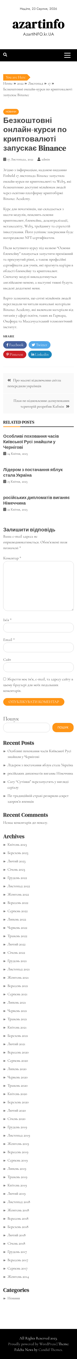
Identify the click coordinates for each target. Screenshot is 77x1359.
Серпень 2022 (17, 911)
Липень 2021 (16, 1002)
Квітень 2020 (17, 1093)
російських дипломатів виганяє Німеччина (36, 500)
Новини (11, 111)
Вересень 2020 (18, 1052)
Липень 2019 (16, 1168)
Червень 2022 (17, 927)
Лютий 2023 (16, 861)
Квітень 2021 (17, 1027)
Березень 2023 (17, 852)
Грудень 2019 (17, 1127)
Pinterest (16, 354)
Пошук (11, 718)
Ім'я (7, 619)
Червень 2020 (17, 1077)
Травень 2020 (17, 1085)
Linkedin (41, 354)
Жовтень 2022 (18, 894)
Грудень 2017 (17, 1251)
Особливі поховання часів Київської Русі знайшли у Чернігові (31, 441)
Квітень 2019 (17, 1185)
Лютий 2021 (16, 1044)
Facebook (16, 344)
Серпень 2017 (17, 1268)
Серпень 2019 (17, 1160)
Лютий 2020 (16, 1110)
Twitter (41, 344)
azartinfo (38, 23)
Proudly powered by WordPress (32, 1344)
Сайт (7, 659)
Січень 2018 (16, 1243)
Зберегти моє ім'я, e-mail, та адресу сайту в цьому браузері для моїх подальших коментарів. (38, 685)
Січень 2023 (16, 869)
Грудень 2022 (17, 877)
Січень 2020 (16, 1118)
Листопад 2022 (18, 886)
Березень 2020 (18, 1102)
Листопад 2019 (18, 1135)
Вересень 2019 (17, 1152)
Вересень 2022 (17, 902)
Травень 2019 (17, 1176)
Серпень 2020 (17, 1060)
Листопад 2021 (18, 969)
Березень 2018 (17, 1226)
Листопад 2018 (18, 1201)
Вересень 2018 (17, 1218)
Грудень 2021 (17, 960)
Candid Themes (50, 1349)
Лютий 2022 (16, 944)
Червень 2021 (17, 1010)
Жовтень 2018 (18, 1210)
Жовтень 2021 (18, 977)
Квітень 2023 (17, 844)
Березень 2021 (17, 1035)
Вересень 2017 (17, 1260)
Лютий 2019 (16, 1193)
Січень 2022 (16, 952)
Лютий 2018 (16, 1235)
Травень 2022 (17, 935)
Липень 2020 (17, 1068)
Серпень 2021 (17, 994)
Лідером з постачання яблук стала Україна (33, 472)
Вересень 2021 (17, 985)
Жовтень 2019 (18, 1143)
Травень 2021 (17, 1019)
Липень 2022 (16, 919)
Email (9, 639)
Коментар (12, 558)
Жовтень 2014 (18, 1276)
